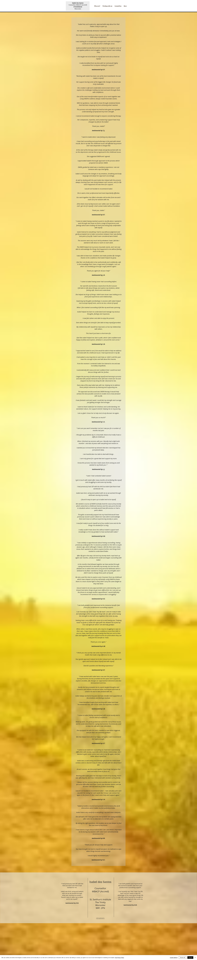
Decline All (182, 957)
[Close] (195, 957)
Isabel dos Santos (100, 882)
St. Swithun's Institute (100, 899)
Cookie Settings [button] (174, 957)
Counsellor (100, 888)
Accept (190, 957)
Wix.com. (103, 918)
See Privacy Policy (119, 957)
